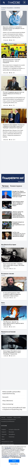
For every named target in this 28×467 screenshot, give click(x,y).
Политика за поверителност (8, 419)
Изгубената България (8, 244)
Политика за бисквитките (7, 421)
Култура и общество (14, 429)
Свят (3, 437)
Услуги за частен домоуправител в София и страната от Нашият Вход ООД (14, 408)
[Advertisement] (14, 157)
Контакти (9, 417)
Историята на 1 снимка (7, 441)
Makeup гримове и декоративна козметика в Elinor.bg (11, 392)
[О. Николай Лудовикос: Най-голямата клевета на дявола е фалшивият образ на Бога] (14, 284)
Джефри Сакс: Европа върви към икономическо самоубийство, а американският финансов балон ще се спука (19, 194)
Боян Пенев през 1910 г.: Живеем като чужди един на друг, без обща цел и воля (13, 265)
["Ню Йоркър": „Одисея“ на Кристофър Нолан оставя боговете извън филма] (14, 313)
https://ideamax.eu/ (7, 400)
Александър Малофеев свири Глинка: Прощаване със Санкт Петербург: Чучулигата (12, 352)
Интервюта (12, 434)
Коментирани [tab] (16, 186)
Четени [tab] (5, 186)
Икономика (11, 432)
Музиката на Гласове (8, 332)
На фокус (4, 429)
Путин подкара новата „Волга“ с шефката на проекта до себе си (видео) (18, 203)
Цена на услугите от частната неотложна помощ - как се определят (11, 61)
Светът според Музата (8, 444)
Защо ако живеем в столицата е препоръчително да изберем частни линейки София (13, 28)
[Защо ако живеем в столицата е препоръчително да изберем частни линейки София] (14, 18)
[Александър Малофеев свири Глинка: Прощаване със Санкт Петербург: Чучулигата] (14, 342)
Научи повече (14, 464)
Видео (3, 439)
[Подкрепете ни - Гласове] (13, 178)
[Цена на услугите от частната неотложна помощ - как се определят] (14, 50)
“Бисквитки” (8, 448)
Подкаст (4, 432)
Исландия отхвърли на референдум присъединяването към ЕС (18, 224)
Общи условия (17, 417)
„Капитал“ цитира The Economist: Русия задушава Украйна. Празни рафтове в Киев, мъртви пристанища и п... (18, 214)
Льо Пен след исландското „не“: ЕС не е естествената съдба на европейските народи (18, 234)
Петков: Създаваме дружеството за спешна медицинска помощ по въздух (13, 93)
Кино (3, 302)
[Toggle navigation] (24, 2)
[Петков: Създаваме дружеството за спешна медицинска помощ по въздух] (14, 83)
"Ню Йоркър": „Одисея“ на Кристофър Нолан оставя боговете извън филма (13, 323)
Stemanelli (5, 397)
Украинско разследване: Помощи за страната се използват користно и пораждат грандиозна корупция (13, 126)
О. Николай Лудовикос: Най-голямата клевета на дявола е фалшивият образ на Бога (12, 294)
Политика (4, 434)
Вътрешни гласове (7, 273)
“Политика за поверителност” (10, 456)
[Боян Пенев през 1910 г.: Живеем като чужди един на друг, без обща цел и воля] (14, 255)
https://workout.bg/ (7, 404)
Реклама (3, 417)
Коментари (11, 437)
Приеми (14, 461)
